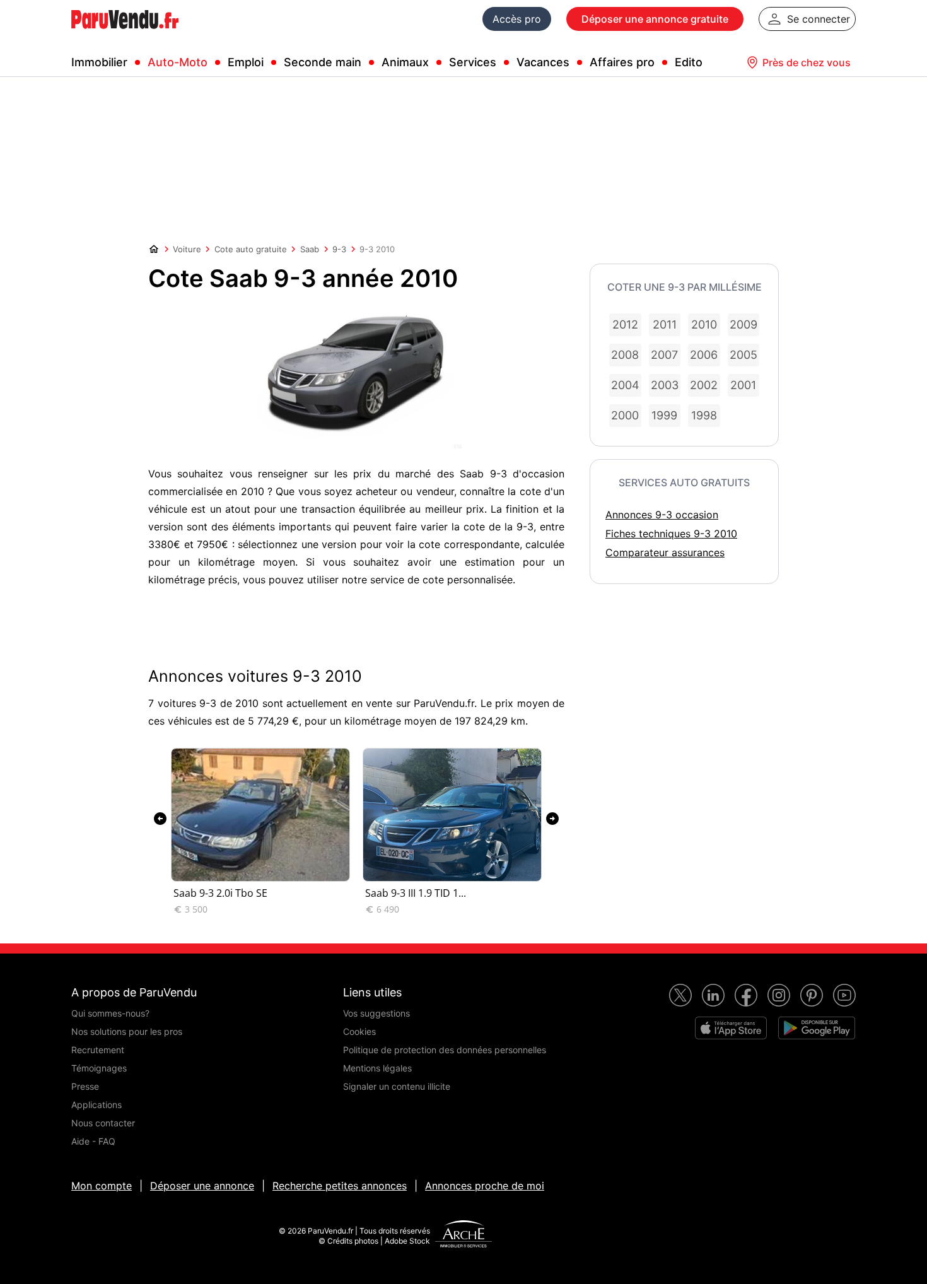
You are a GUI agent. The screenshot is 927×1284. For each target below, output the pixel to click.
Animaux (405, 62)
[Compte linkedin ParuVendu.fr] (713, 995)
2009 (743, 324)
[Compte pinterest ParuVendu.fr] (811, 995)
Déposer (654, 19)
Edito (689, 62)
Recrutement (97, 1049)
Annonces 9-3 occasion (661, 514)
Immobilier (99, 62)
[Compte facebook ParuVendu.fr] (746, 995)
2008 (625, 354)
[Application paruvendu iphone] (730, 1028)
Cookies (359, 1031)
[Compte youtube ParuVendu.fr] (844, 995)
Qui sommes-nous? (110, 1013)
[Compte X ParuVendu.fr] (680, 995)
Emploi (246, 62)
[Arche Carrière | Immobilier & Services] (463, 1235)
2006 (704, 354)
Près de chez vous (806, 62)
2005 (743, 354)
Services (472, 62)
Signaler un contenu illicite (396, 1086)
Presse (85, 1086)
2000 (625, 415)
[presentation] (160, 818)
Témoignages (99, 1068)
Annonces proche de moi (484, 1185)
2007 (664, 354)
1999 (664, 415)
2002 (704, 385)
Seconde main (322, 62)
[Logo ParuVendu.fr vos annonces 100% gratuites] (124, 34)
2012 (625, 324)
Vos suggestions (376, 1013)
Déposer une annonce (202, 1185)
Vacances (542, 62)
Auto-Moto (177, 62)
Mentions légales (377, 1068)
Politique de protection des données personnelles (444, 1049)
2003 (665, 385)
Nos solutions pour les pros (126, 1031)
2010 (704, 324)
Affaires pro (622, 62)
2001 (743, 385)
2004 (625, 385)
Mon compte (101, 1185)
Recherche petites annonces (339, 1185)
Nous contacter (103, 1123)
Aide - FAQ (93, 1141)
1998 (704, 415)
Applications (96, 1104)
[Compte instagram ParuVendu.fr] (778, 995)
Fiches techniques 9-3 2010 (671, 533)
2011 (665, 324)
